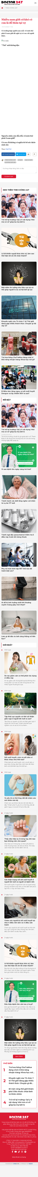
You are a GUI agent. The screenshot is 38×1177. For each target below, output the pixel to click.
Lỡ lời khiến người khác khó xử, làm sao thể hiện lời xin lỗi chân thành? (17, 255)
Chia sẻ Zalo (21, 154)
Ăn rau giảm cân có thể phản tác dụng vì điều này (20, 677)
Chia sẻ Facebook (9, 154)
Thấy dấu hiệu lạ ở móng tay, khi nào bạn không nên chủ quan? (19, 840)
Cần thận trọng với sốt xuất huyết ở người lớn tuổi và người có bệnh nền (19, 881)
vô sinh (20, 160)
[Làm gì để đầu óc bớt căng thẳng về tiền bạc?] (19, 622)
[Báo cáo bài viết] (35, 154)
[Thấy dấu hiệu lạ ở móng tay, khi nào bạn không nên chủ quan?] (20, 826)
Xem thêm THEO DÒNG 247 (16, 190)
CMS (16, 1163)
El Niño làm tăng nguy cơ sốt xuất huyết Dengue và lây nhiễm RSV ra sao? (18, 392)
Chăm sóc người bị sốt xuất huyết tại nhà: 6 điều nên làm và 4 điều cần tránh (19, 923)
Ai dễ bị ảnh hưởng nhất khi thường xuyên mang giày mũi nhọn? (16, 604)
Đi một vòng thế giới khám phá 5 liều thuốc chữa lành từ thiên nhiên (21, 1091)
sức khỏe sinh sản (10, 162)
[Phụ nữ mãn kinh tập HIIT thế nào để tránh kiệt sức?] (19, 555)
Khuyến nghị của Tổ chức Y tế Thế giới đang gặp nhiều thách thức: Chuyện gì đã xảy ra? (18, 323)
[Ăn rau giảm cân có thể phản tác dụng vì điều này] (20, 663)
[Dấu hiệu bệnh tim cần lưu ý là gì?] (20, 991)
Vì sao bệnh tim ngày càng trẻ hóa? (16, 469)
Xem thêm (19, 1056)
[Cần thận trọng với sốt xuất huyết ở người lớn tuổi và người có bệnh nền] (20, 867)
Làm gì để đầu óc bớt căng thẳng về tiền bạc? (18, 637)
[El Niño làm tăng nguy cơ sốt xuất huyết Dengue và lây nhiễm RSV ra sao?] (19, 377)
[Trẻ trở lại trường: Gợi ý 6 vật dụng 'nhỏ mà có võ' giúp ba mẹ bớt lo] (19, 206)
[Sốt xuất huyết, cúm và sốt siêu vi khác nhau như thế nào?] (20, 744)
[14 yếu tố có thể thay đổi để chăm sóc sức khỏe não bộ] (20, 785)
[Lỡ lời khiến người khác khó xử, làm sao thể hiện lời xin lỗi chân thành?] (19, 240)
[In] (28, 154)
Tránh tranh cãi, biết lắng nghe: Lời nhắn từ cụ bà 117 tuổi (18, 502)
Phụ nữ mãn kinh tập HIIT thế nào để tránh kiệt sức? (16, 570)
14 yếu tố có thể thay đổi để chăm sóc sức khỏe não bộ (20, 799)
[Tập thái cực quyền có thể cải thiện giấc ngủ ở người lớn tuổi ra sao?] (20, 704)
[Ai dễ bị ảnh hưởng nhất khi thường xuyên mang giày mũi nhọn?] (19, 589)
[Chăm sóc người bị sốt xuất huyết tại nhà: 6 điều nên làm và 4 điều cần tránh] (20, 907)
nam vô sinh (28, 160)
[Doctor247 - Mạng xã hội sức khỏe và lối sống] (12, 3)
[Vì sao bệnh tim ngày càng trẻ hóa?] (19, 455)
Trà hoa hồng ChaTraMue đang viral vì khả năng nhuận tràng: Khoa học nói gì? (18, 358)
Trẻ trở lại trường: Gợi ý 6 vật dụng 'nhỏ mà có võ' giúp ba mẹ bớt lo (17, 221)
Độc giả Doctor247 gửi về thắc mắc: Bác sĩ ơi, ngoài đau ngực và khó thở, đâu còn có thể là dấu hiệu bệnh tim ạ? (19, 1009)
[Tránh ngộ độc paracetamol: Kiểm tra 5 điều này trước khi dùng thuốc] (19, 521)
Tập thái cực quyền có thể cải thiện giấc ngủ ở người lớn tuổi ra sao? (19, 718)
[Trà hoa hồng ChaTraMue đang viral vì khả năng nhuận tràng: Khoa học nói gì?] (19, 343)
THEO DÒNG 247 (11, 8)
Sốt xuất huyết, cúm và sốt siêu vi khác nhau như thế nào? (18, 758)
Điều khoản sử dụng (19, 1157)
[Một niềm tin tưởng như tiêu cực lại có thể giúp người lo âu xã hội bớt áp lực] (19, 273)
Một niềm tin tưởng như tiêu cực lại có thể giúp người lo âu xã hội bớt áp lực (17, 289)
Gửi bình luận (8, 176)
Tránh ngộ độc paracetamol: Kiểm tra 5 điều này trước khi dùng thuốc (17, 536)
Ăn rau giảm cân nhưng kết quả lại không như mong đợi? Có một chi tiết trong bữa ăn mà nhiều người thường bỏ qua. (19, 682)
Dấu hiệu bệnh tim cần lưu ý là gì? (18, 1004)
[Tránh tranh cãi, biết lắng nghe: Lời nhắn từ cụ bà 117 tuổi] (19, 487)
